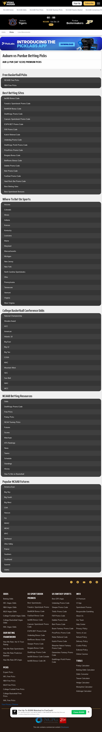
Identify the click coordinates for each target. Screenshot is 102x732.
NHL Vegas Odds (9, 627)
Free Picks (8, 412)
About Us (79, 616)
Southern (7, 554)
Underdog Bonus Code (36, 635)
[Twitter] (78, 582)
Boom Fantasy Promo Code (62, 629)
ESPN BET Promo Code (13, 124)
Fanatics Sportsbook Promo (38, 607)
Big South (8, 497)
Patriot (6, 549)
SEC (6, 373)
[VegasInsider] (3, 584)
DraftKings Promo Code (13, 114)
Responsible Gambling (85, 612)
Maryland (7, 246)
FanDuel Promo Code (12, 176)
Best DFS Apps (58, 599)
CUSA (6, 357)
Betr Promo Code (11, 171)
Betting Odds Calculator (85, 670)
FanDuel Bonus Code (35, 616)
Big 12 (6, 347)
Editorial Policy (82, 650)
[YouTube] (84, 582)
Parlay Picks (9, 417)
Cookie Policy (81, 646)
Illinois (6, 215)
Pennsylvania (9, 282)
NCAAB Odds (22, 10)
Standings (8, 464)
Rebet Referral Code (59, 637)
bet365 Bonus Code (11, 98)
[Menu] (98, 3)
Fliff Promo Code (10, 129)
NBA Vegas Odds (10, 607)
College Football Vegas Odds (14, 616)
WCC (6, 388)
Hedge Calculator (82, 683)
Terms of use (81, 633)
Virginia (7, 298)
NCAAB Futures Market (74, 10)
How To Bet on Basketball (14, 474)
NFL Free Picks (9, 677)
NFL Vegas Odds (9, 603)
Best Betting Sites (11, 186)
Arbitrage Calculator (83, 691)
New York (8, 267)
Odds (4, 32)
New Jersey (8, 262)
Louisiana (8, 236)
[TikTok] (90, 582)
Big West (7, 502)
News (6, 448)
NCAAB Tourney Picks (54, 10)
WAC (6, 383)
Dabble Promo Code (12, 166)
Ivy (5, 518)
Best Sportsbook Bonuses (14, 192)
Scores (7, 433)
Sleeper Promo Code (35, 644)
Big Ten (7, 352)
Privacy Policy (81, 629)
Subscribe (89, 3)
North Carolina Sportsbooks (14, 272)
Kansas (7, 225)
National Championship (13, 316)
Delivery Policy (82, 641)
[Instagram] (97, 582)
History (7, 469)
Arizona (7, 205)
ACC (6, 326)
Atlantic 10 (8, 337)
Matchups (8, 438)
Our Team (80, 620)
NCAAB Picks (36, 10)
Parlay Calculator (82, 666)
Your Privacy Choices (10, 704)
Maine (6, 241)
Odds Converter (82, 674)
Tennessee (8, 287)
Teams (6, 453)
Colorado (7, 210)
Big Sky (7, 492)
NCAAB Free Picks (11, 80)
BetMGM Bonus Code (12, 109)
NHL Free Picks (9, 700)
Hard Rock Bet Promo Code (15, 181)
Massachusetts (10, 251)
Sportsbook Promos (84, 607)
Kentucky (8, 230)
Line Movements (24, 32)
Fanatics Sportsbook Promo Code (17, 104)
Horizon (7, 513)
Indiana (7, 220)
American (8, 331)
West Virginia (9, 303)
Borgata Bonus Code (12, 155)
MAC (6, 363)
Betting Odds (8, 599)
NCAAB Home (8, 10)
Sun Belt (7, 378)
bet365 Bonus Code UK (36, 661)
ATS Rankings (9, 443)
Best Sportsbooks (34, 603)
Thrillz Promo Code (59, 612)
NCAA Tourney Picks (12, 422)
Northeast (8, 539)
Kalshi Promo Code (59, 641)
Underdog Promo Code (13, 140)
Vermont (7, 293)
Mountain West (10, 368)
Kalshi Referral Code (12, 135)
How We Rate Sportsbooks (13, 649)
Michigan (7, 256)
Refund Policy (81, 637)
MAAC (6, 523)
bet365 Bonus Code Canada (38, 657)
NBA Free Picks (10, 85)
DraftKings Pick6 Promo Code (15, 145)
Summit (7, 565)
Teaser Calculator (83, 678)
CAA (6, 508)
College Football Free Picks (13, 689)
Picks (12, 32)
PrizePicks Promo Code (13, 150)
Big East (7, 342)
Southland (8, 559)
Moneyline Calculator (84, 687)
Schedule (7, 458)
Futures (7, 427)
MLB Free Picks (9, 685)
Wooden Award (10, 321)
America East (9, 487)
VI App (78, 603)
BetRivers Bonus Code (13, 161)
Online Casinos (82, 654)
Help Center (80, 624)
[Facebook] (71, 582)
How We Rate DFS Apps (12, 660)
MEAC (6, 528)
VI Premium (80, 599)
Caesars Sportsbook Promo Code (17, 119)
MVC (6, 534)
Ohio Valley (8, 544)
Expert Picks (8, 672)
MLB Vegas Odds (10, 612)
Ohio (6, 277)
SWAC (6, 570)
